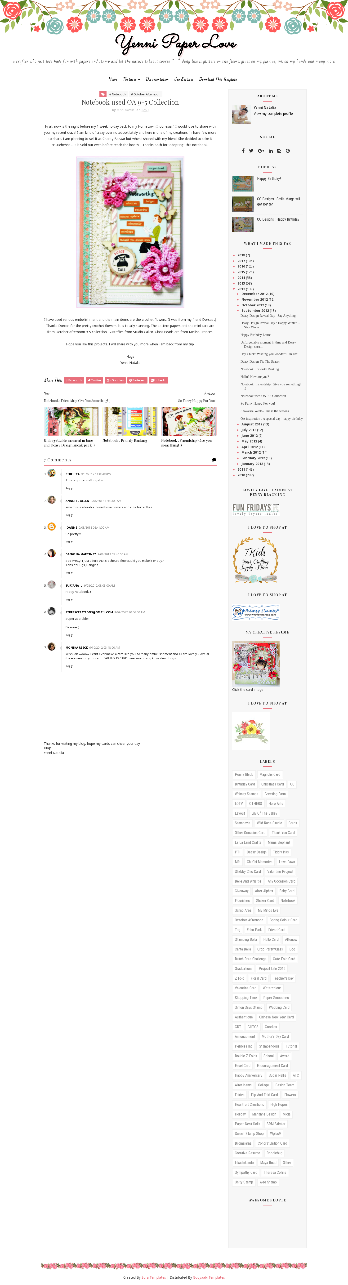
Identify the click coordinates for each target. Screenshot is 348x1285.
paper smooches (276, 997)
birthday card (245, 784)
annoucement (245, 1036)
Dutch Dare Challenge (251, 959)
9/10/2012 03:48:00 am (104, 648)
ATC (296, 1075)
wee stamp (268, 1182)
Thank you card (283, 832)
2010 (241, 475)
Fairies (240, 1095)
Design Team (284, 1085)
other (287, 1162)
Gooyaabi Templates (209, 1277)
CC (292, 784)
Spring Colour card (283, 920)
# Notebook (117, 94)
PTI (237, 852)
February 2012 (253, 458)
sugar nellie (277, 1075)
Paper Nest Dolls (247, 1124)
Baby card (286, 891)
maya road (268, 1162)
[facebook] (243, 151)
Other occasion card (250, 832)
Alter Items (243, 1085)
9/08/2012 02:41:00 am (94, 528)
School (268, 1056)
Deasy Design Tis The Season (260, 361)
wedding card (279, 1007)
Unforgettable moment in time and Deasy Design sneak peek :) (69, 442)
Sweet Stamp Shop (249, 1133)
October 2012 (253, 305)
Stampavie (242, 823)
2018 (241, 255)
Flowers (290, 1095)
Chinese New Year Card (276, 1017)
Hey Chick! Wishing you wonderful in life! (270, 354)
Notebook (288, 900)
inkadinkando (244, 1162)
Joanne (71, 528)
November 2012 (255, 299)
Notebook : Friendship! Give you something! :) (186, 442)
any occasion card (281, 881)
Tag (237, 930)
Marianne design (264, 1114)
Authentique (244, 1017)
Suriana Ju (74, 586)
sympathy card (246, 1172)
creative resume (247, 1153)
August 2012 (252, 424)
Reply (69, 488)
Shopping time (246, 997)
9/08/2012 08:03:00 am (99, 586)
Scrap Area (243, 910)
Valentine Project (280, 871)
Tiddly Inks (281, 852)
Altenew (291, 939)
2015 (241, 272)
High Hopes (279, 1104)
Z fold (239, 978)
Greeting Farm (275, 794)
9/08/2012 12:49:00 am (106, 501)
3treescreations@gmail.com (89, 612)
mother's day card (275, 1036)
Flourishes (242, 900)
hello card (271, 939)
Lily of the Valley (264, 813)
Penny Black (244, 774)
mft (238, 862)
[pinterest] (288, 151)
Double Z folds (246, 1056)
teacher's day (283, 978)
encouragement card (272, 1065)
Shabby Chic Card (248, 871)
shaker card (265, 900)
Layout (240, 813)
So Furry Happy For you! (258, 403)
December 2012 (254, 293)
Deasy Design (257, 852)
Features (130, 79)
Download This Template (218, 79)
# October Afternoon (146, 94)
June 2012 (250, 435)
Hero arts (275, 803)
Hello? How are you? (255, 377)
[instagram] (279, 151)
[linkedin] (271, 151)
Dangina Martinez (81, 554)
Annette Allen (77, 501)
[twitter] (251, 151)
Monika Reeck (77, 648)
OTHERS (255, 803)
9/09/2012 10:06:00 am (129, 612)
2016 (241, 266)
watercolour (272, 988)
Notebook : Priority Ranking (125, 440)
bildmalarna (243, 1143)
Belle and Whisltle (248, 881)
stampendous (269, 1046)
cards (293, 823)
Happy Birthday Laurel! (257, 335)
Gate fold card (284, 959)
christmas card (272, 784)
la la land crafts (248, 842)
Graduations (243, 968)
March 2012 (251, 452)
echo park (254, 930)
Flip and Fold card (264, 1095)
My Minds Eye (268, 910)
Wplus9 (275, 1133)
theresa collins (275, 1172)
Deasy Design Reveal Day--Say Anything (268, 315)
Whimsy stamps (246, 794)
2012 (241, 289)
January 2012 (252, 463)
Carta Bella (243, 949)
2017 (241, 261)
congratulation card (272, 1143)
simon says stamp (249, 1007)
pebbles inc (244, 1046)
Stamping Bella (246, 939)
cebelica (73, 474)
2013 (241, 283)
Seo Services (184, 79)
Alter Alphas (264, 891)
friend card (276, 930)
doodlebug (274, 1153)
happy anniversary (248, 1075)
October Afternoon (249, 920)
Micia (286, 1114)
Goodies (271, 1027)
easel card (242, 1065)
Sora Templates (154, 1277)
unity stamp (244, 1182)
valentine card (245, 988)
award (284, 1056)
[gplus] (261, 151)
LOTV (239, 803)
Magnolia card (269, 774)
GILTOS (253, 1027)
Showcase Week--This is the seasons (265, 411)
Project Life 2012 (272, 968)
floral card (259, 978)
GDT (238, 1027)
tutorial (291, 1046)
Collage (263, 1085)
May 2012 (249, 441)
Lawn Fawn (287, 862)
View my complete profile (273, 113)
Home (112, 79)
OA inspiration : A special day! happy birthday (272, 418)
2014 (241, 277)
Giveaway (242, 891)
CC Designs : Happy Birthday (278, 219)
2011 (241, 469)
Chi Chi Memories (259, 862)
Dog (292, 949)
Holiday (240, 1114)
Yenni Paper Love (174, 43)
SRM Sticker (276, 1124)
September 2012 (255, 310)
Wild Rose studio (269, 823)
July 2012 (249, 430)
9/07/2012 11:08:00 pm (96, 474)
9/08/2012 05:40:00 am (113, 554)
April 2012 (250, 447)
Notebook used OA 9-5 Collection (263, 396)
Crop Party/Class (270, 949)
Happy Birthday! (269, 178)
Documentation (157, 79)
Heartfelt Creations (249, 1104)
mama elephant (279, 842)
